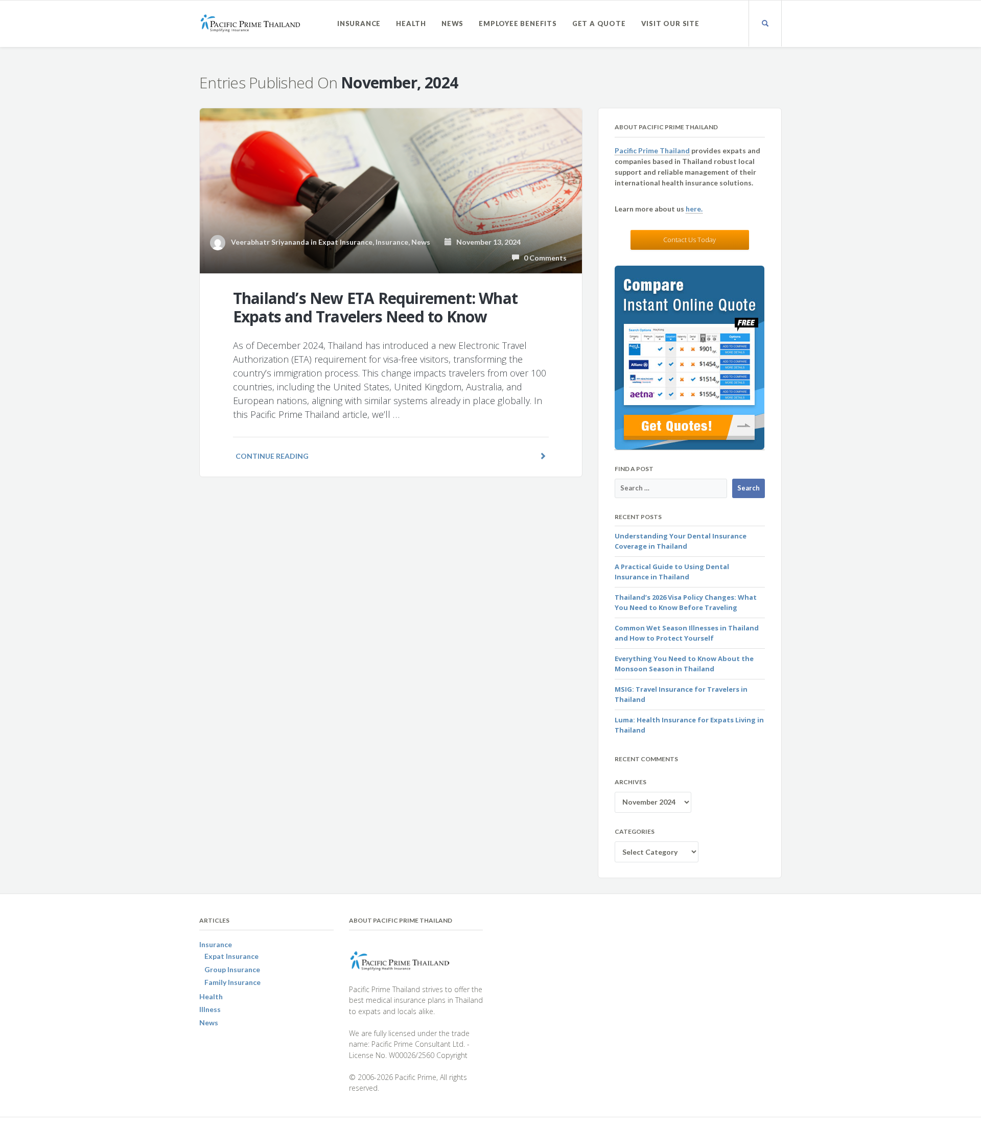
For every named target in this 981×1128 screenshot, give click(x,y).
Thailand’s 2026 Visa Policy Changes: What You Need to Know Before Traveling (686, 602)
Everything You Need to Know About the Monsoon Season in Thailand (684, 663)
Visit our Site (670, 23)
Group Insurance (232, 969)
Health (411, 23)
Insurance (359, 23)
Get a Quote (599, 23)
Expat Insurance (345, 242)
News (452, 23)
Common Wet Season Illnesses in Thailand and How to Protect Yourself (687, 633)
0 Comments (543, 257)
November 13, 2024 (486, 242)
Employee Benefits (518, 23)
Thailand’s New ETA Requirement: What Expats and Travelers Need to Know (375, 307)
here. (694, 208)
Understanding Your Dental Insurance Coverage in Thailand (680, 541)
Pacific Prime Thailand (652, 150)
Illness (210, 1009)
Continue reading (272, 456)
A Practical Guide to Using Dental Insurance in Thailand (672, 571)
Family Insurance (232, 982)
